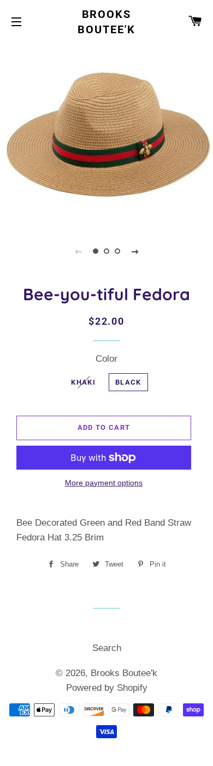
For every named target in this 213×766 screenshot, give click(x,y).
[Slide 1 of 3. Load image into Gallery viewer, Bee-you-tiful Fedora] (95, 251)
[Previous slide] (78, 251)
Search (106, 648)
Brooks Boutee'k (106, 22)
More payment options (104, 482)
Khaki (83, 382)
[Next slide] (135, 251)
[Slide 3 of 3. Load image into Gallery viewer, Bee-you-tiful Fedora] (117, 251)
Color (106, 359)
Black (128, 382)
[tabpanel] (106, 133)
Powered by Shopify (106, 688)
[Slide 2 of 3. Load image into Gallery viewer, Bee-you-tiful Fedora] (106, 251)
